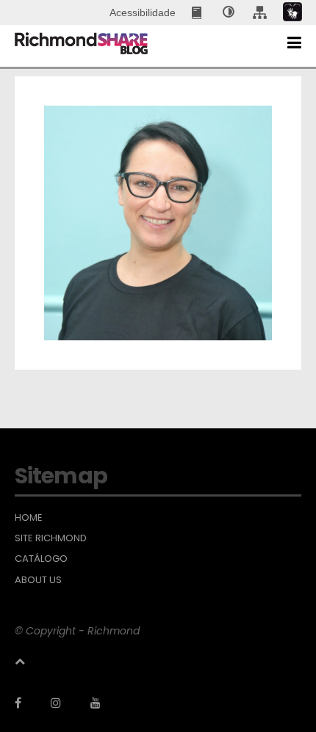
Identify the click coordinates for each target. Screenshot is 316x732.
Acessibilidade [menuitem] (142, 12)
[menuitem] (198, 12)
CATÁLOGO (41, 559)
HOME (29, 517)
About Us (38, 580)
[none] (228, 12)
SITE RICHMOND (51, 538)
